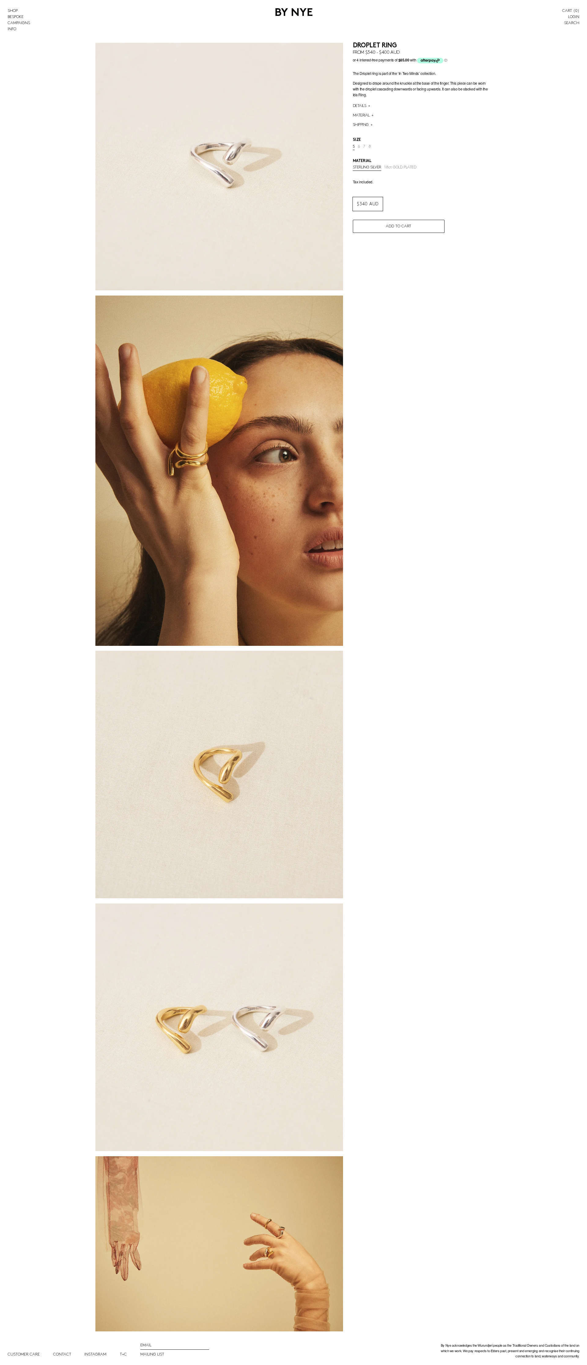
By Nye (294, 13)
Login (573, 17)
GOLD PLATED (400, 167)
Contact (62, 1354)
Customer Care (24, 1354)
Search (571, 23)
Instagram (95, 1354)
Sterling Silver (367, 167)
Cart (570, 11)
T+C (123, 1354)
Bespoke (16, 17)
